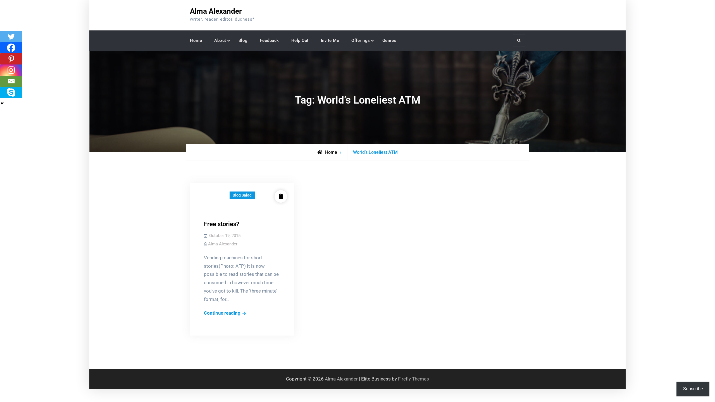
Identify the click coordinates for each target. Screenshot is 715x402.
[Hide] (2, 103)
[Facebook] (11, 47)
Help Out (300, 40)
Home (196, 40)
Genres (389, 40)
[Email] (11, 81)
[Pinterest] (11, 58)
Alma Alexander (216, 11)
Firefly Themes (413, 379)
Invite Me (330, 40)
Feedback (269, 40)
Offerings (360, 40)
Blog (243, 40)
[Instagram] (11, 70)
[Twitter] (11, 36)
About (220, 40)
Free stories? (221, 224)
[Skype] (11, 92)
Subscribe (693, 388)
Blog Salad (242, 195)
